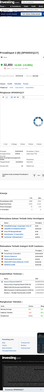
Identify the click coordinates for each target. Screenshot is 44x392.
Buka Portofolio (7, 348)
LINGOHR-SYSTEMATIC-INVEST (15, 229)
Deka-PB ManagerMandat (12, 231)
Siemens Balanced (10, 256)
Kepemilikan (30, 87)
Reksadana (5, 10)
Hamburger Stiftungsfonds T (13, 237)
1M (18, 97)
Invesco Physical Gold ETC (13, 282)
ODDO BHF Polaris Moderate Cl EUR (16, 262)
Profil (11, 87)
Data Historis (19, 87)
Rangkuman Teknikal (10, 302)
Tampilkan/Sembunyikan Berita (23, 97)
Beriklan (23, 345)
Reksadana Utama (32, 10)
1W (15, 97)
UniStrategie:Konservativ (12, 259)
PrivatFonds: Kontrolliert (12, 253)
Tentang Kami (25, 343)
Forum (25, 84)
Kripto (26, 6)
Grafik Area (6, 97)
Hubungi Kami (25, 348)
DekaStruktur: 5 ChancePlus (13, 234)
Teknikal (17, 84)
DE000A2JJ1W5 (9, 265)
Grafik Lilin (3, 97)
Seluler (4, 345)
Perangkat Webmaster (9, 351)
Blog (3, 343)
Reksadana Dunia (18, 10)
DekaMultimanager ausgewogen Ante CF (17, 226)
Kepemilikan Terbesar (11, 274)
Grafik (33, 6)
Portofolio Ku (16, 6)
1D (12, 97)
